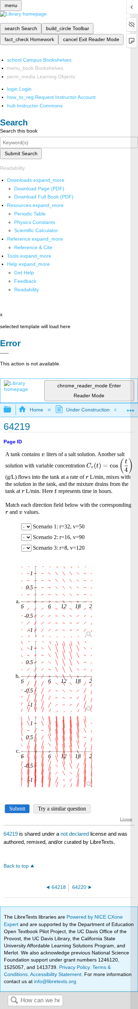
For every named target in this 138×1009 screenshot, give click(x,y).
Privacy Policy (74, 967)
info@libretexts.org (54, 981)
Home (36, 410)
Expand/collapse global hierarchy (12, 409)
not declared (75, 834)
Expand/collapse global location (130, 407)
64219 (11, 834)
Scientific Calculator (36, 230)
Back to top (16, 866)
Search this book (19, 131)
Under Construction (88, 410)
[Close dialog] (4, 353)
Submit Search (21, 153)
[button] (25, 281)
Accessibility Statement (55, 974)
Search (14, 1000)
